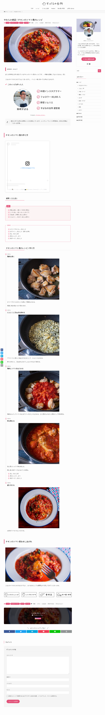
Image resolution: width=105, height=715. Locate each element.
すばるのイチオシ (14, 22)
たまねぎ (41, 22)
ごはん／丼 (81, 88)
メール (9, 683)
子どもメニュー (56, 22)
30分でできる (48, 22)
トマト (36, 22)
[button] (9, 631)
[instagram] (87, 64)
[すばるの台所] (52, 3)
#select (80, 113)
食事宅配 (80, 120)
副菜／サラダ (82, 100)
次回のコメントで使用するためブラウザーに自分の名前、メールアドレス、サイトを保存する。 (33, 696)
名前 (8, 677)
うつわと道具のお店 (88, 59)
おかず (21, 22)
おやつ (80, 110)
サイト (8, 690)
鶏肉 (32, 22)
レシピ (7, 22)
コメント (10, 655)
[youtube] (89, 64)
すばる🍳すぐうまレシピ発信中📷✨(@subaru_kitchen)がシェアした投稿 (27, 189)
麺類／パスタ (82, 94)
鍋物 (80, 107)
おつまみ (26, 22)
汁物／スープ (82, 91)
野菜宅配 (80, 116)
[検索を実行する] (99, 70)
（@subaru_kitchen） (40, 115)
